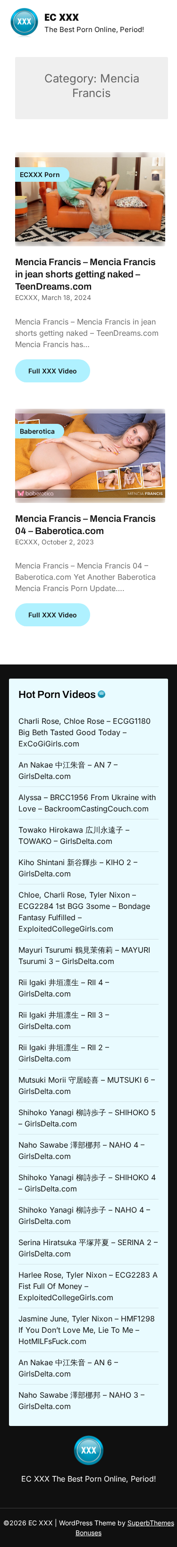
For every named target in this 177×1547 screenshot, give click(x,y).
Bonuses (88, 1533)
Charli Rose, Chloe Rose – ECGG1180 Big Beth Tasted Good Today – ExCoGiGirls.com (84, 732)
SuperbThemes (150, 1523)
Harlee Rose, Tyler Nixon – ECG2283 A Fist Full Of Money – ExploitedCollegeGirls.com (88, 1286)
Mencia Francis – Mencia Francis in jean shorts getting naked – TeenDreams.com (85, 274)
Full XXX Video (52, 371)
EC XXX (61, 18)
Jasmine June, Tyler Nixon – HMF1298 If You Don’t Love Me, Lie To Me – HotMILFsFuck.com (86, 1330)
